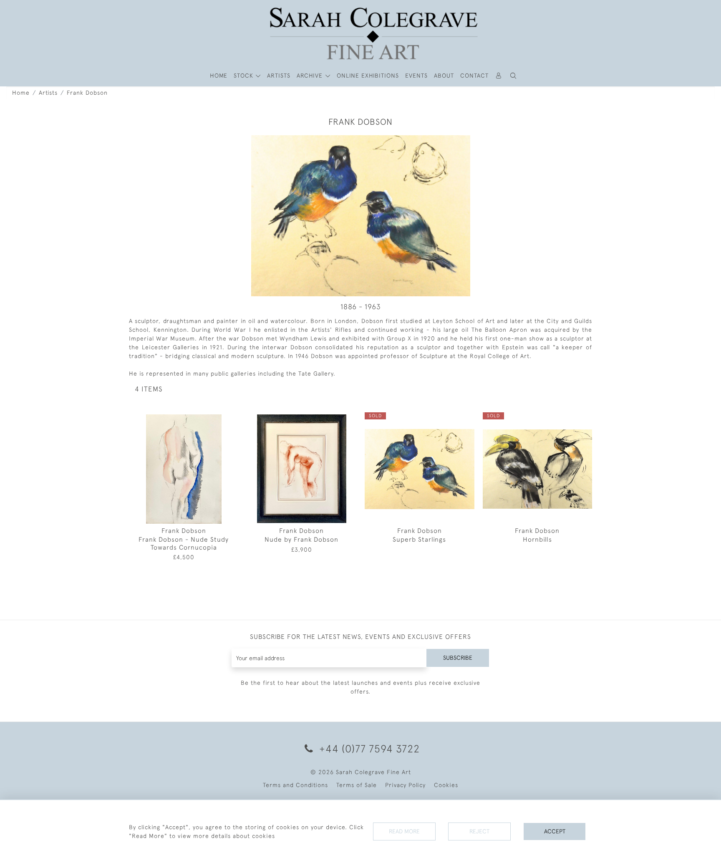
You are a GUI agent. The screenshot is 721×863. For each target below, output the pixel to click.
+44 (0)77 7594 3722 (368, 748)
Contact (474, 75)
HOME (218, 75)
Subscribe (457, 657)
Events (416, 75)
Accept (554, 831)
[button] (513, 75)
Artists (48, 92)
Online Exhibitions (368, 75)
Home (21, 92)
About (444, 75)
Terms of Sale (356, 785)
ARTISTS (278, 75)
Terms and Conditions (295, 785)
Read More (404, 831)
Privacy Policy (405, 785)
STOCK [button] (244, 75)
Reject (479, 831)
